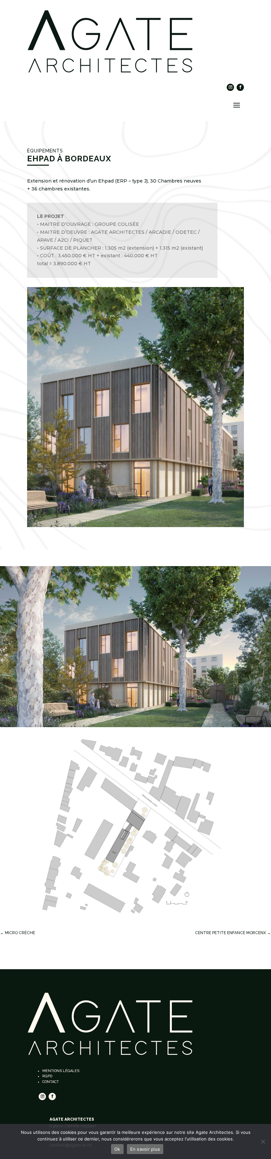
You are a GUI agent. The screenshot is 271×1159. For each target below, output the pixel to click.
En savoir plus (145, 1149)
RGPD (47, 1076)
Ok (117, 1149)
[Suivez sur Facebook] (240, 87)
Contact (50, 1082)
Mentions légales (60, 1071)
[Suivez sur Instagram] (230, 87)
